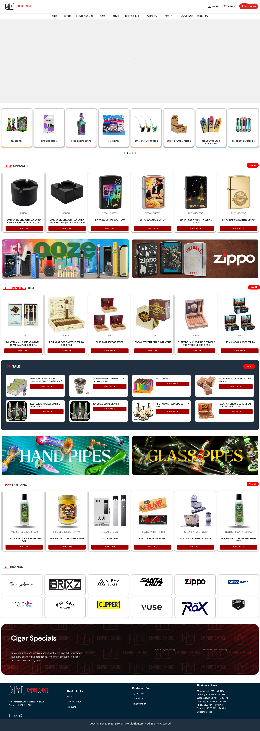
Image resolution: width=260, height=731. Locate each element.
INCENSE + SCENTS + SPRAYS (24, 532)
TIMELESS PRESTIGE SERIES (109, 342)
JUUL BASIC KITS (109, 538)
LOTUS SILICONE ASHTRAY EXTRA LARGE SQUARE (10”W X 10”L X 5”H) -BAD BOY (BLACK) (67, 222)
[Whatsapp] (20, 715)
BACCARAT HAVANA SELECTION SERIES (235, 380)
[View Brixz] (65, 584)
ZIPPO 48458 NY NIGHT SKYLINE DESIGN (196, 221)
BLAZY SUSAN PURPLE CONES (195, 538)
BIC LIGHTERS (163, 378)
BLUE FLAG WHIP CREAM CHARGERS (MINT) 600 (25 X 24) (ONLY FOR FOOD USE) (46, 380)
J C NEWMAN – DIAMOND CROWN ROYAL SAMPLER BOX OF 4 (23, 343)
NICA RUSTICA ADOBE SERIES (240, 342)
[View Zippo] (195, 581)
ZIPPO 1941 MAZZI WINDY (153, 219)
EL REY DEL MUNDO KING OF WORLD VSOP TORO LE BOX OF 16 (196, 343)
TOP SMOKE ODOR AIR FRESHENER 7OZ (24, 540)
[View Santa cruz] (151, 581)
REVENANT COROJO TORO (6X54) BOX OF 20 (66, 343)
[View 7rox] (195, 607)
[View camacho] (238, 604)
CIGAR (23, 335)
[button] (124, 153)
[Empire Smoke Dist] (29, 690)
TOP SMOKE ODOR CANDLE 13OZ (67, 538)
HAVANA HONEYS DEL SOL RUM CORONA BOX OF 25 (235, 405)
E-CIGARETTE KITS (109, 532)
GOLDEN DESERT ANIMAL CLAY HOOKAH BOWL (108, 380)
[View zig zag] (65, 604)
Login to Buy (24, 228)
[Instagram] (15, 715)
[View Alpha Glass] (108, 581)
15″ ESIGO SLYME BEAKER (106, 404)
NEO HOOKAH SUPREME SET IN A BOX (172, 405)
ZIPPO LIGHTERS (109, 213)
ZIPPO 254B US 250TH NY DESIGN (238, 219)
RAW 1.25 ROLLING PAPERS (153, 538)
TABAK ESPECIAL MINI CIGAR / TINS (153, 342)
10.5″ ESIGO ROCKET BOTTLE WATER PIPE (45, 405)
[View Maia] (21, 604)
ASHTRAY (24, 213)
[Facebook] (10, 715)
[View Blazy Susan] (21, 584)
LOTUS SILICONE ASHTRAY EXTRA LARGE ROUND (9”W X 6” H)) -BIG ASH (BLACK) (24, 222)
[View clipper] (108, 604)
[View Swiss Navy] (238, 581)
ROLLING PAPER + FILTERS (153, 532)
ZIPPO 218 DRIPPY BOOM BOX (110, 219)
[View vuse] (151, 607)
